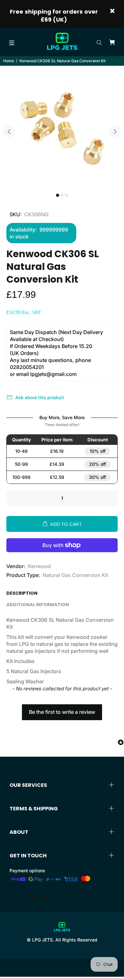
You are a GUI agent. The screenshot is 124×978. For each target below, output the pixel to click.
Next (115, 131)
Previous (9, 131)
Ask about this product (39, 397)
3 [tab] (66, 195)
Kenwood (39, 566)
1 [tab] (57, 195)
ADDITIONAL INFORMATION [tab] (37, 604)
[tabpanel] (62, 128)
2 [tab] (62, 195)
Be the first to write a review (62, 712)
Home (8, 60)
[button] (62, 709)
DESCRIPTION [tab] (22, 593)
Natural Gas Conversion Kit (75, 575)
